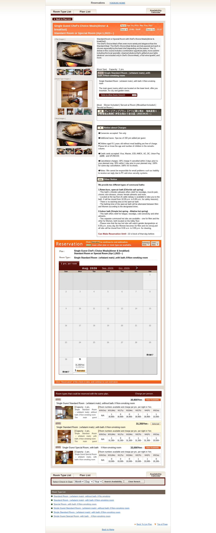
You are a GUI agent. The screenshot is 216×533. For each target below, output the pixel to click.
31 (80, 359)
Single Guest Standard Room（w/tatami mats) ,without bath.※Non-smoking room (91, 508)
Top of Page (162, 524)
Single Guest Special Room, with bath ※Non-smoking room (82, 516)
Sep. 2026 (108, 268)
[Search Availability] (113, 482)
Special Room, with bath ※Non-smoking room (75, 504)
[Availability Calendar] (155, 10)
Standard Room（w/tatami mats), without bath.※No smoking (82, 496)
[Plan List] (85, 10)
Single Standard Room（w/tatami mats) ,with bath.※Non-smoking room (87, 512)
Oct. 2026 (124, 268)
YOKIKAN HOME (117, 3)
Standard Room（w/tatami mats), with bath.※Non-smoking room (84, 500)
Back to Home (108, 529)
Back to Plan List (62, 19)
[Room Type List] (62, 10)
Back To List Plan (144, 524)
